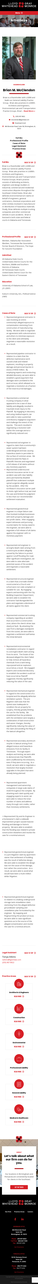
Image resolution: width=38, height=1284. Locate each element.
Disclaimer (20, 1278)
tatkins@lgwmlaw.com (11, 959)
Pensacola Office (19, 1254)
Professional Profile (19, 140)
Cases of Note (19, 143)
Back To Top (28, 162)
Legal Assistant (19, 146)
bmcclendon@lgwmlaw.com (20, 120)
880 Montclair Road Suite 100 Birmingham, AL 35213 (19, 1232)
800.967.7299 (22, 1241)
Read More (17, 996)
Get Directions (19, 1247)
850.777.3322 (21, 1266)
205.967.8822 (21, 1239)
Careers (30, 1211)
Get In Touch (19, 1187)
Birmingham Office (19, 1226)
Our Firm (8, 1211)
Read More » (29, 111)
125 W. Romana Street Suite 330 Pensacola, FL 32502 (19, 1259)
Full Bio (19, 138)
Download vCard (20, 123)
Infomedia (24, 1282)
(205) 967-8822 (20, 116)
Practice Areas (19, 148)
